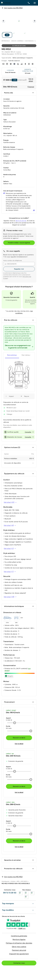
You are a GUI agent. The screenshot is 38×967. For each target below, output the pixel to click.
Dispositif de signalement (19, 954)
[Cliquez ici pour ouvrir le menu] (34, 3)
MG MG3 (24, 881)
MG (18, 881)
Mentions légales (19, 939)
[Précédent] (3, 20)
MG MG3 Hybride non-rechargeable (16, 883)
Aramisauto (5, 881)
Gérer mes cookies (19, 947)
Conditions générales (19, 936)
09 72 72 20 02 (21, 221)
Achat (13, 881)
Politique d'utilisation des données (19, 943)
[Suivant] (34, 20)
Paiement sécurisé (19, 950)
